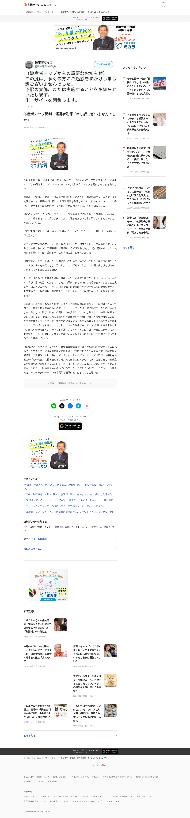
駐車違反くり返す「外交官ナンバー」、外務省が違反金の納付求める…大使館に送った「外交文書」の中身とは (138, 157)
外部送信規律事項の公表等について (117, 776)
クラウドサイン (48, 796)
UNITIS (109, 801)
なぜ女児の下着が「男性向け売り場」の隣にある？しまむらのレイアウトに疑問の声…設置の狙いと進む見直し (138, 86)
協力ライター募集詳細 (35, 539)
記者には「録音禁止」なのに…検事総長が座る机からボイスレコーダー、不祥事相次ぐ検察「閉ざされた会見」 (138, 225)
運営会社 (27, 781)
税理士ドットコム (31, 796)
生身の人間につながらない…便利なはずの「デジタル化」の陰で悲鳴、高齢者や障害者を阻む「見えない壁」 (38, 654)
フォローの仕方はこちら (80, 20)
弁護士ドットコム (33, 11)
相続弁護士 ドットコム (145, 796)
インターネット (50, 11)
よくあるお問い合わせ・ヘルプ (36, 776)
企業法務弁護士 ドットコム (35, 801)
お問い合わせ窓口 (60, 776)
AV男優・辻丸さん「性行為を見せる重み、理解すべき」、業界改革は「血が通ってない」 (68, 486)
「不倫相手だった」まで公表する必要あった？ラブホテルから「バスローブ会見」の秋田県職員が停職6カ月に (138, 124)
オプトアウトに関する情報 (46, 781)
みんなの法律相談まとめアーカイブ (87, 801)
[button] (86, 405)
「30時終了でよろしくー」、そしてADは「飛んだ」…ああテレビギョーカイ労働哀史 (68, 500)
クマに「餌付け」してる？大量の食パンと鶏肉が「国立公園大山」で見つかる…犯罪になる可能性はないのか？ (138, 195)
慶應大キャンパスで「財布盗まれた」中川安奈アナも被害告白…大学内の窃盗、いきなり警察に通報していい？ (87, 654)
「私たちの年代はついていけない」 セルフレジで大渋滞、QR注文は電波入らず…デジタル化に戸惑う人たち (87, 713)
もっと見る (29, 735)
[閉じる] (187, 17)
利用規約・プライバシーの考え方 (85, 776)
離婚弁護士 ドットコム (59, 801)
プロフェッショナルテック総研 (119, 796)
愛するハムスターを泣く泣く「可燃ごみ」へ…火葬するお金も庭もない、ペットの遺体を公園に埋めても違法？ (87, 683)
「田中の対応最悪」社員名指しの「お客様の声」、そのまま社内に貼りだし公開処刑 (68, 494)
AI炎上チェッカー (123, 801)
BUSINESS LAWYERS (68, 796)
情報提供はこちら (33, 549)
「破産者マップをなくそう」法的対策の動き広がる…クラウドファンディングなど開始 (69, 511)
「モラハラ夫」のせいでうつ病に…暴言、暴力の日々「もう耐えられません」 (64, 505)
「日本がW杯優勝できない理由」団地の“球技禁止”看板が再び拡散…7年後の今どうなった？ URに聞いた (38, 711)
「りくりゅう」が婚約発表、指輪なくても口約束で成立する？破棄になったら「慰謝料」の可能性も (38, 626)
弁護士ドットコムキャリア (92, 796)
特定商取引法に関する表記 (147, 776)
